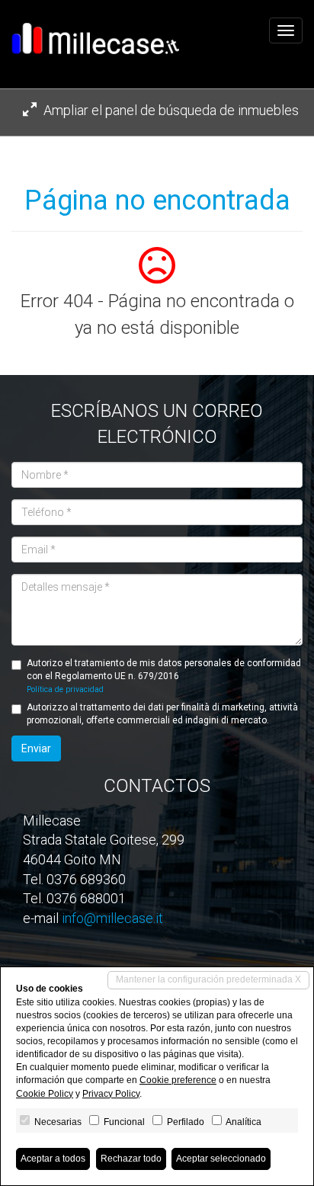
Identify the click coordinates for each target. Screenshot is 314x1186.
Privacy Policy (110, 1093)
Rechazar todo (131, 1158)
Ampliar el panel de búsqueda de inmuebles (169, 110)
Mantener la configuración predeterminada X (208, 979)
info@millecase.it (112, 918)
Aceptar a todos (53, 1158)
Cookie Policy (44, 1093)
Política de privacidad (65, 689)
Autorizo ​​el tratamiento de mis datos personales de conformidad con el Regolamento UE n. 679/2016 (164, 676)
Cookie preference (177, 1080)
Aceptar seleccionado (221, 1158)
